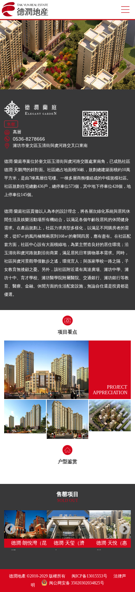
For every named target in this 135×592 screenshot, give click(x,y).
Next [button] (124, 529)
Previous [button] (10, 529)
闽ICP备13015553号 (89, 576)
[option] (25, 529)
